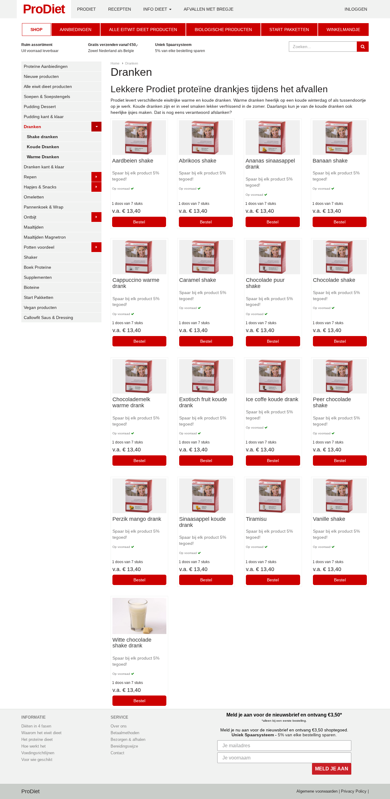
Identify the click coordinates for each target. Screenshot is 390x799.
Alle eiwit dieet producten (48, 86)
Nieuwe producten (41, 76)
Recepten (119, 9)
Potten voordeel (39, 247)
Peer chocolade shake (332, 402)
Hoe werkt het (33, 746)
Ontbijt (30, 217)
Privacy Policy (354, 791)
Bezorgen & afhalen (128, 740)
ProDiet (44, 9)
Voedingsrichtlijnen (37, 753)
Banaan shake (330, 161)
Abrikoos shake (197, 161)
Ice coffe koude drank (272, 399)
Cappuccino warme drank (135, 283)
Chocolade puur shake (265, 283)
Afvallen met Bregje (208, 9)
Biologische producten (223, 29)
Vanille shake (329, 519)
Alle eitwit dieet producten (143, 29)
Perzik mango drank (136, 519)
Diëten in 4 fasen (36, 726)
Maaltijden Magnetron (45, 237)
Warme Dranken (43, 156)
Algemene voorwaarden (317, 791)
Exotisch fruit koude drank (203, 402)
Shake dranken (42, 136)
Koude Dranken (43, 146)
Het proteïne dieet (37, 740)
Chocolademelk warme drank (131, 402)
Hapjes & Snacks (40, 186)
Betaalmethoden (125, 733)
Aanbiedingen (75, 29)
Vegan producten (40, 307)
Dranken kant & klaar (44, 166)
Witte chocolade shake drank (131, 643)
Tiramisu (256, 519)
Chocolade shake (334, 280)
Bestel (139, 221)
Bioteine (31, 287)
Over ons (119, 726)
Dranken (32, 126)
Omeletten (34, 196)
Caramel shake (197, 280)
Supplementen (38, 277)
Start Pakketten (289, 29)
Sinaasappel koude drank (202, 522)
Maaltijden (34, 227)
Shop (36, 29)
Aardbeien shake (132, 161)
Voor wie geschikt (36, 760)
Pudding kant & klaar (44, 116)
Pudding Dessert (40, 106)
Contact (117, 753)
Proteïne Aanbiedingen (46, 66)
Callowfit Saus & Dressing (48, 317)
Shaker (30, 257)
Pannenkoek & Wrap (43, 207)
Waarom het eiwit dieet (41, 733)
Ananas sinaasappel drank (270, 164)
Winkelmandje (343, 29)
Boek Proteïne (37, 267)
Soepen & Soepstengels (47, 96)
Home (115, 63)
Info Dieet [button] (155, 9)
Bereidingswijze (124, 746)
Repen (30, 176)
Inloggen (356, 9)
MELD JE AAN (331, 768)
